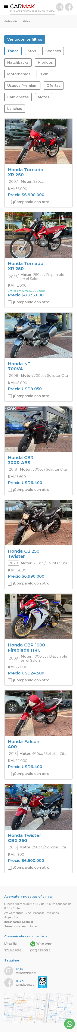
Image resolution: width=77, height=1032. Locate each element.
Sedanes (53, 51)
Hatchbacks (18, 62)
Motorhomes (18, 74)
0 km (44, 74)
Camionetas (18, 97)
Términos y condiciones (21, 926)
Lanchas (14, 109)
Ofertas (54, 86)
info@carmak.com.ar (18, 921)
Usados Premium (22, 86)
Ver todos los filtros (24, 39)
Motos (43, 97)
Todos (13, 51)
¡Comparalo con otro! (31, 202)
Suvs (32, 51)
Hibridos (45, 62)
